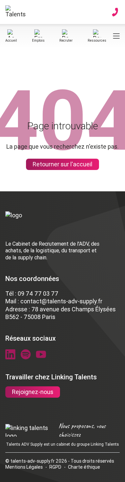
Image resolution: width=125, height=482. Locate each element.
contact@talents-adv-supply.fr (61, 301)
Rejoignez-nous (32, 392)
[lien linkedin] (10, 354)
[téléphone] (115, 12)
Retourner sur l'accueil (62, 164)
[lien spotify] (26, 354)
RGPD (55, 467)
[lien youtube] (41, 354)
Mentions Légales (24, 467)
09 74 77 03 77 (38, 293)
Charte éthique (84, 467)
